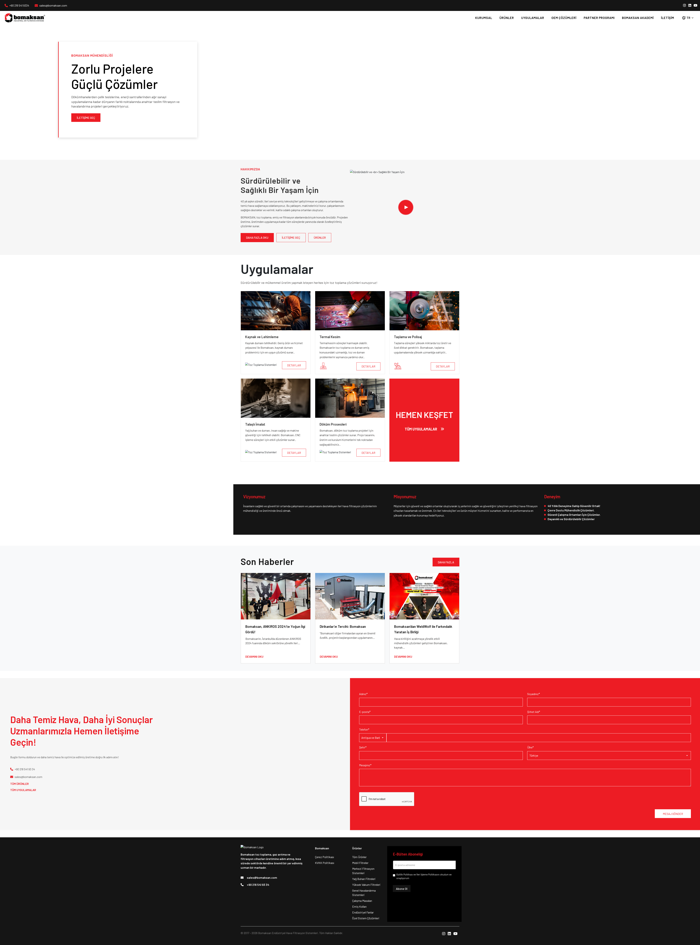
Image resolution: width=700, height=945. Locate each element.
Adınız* (363, 694)
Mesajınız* (365, 765)
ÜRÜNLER (320, 237)
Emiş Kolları (359, 906)
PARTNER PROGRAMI (599, 17)
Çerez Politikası (324, 857)
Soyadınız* (533, 694)
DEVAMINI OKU (254, 656)
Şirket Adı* (533, 711)
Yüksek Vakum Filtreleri (366, 884)
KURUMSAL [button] (483, 17)
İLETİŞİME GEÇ (86, 117)
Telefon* (364, 729)
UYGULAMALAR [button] (532, 17)
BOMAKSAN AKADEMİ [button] (638, 17)
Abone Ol (401, 888)
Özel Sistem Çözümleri (365, 918)
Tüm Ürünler (19, 783)
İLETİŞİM (667, 17)
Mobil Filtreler (360, 862)
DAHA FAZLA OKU (257, 237)
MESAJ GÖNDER (673, 813)
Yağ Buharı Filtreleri (364, 879)
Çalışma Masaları (362, 900)
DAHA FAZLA (446, 562)
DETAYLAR (294, 365)
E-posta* (365, 711)
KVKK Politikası (324, 862)
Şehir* (363, 747)
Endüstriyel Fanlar (363, 912)
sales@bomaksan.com (53, 5)
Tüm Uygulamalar (23, 790)
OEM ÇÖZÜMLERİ (563, 17)
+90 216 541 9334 (19, 5)
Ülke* (530, 747)
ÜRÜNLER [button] (506, 17)
